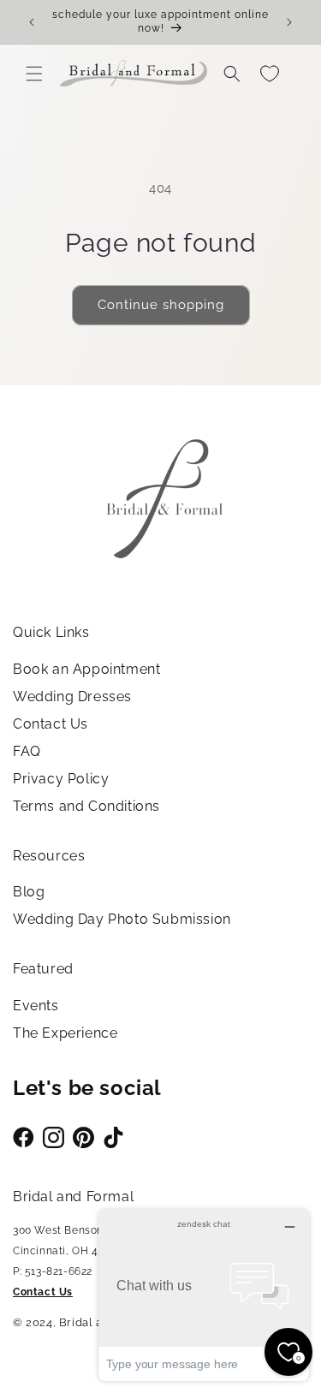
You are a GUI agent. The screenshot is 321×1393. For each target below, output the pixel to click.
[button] (34, 73)
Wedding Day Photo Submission (122, 919)
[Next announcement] (289, 22)
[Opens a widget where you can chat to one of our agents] (203, 1295)
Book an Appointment (86, 669)
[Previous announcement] (32, 22)
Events (36, 1005)
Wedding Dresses (72, 696)
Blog (29, 892)
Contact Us (50, 724)
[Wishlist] (269, 73)
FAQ (27, 751)
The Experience (65, 1033)
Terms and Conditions (86, 806)
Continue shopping (161, 305)
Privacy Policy (61, 779)
